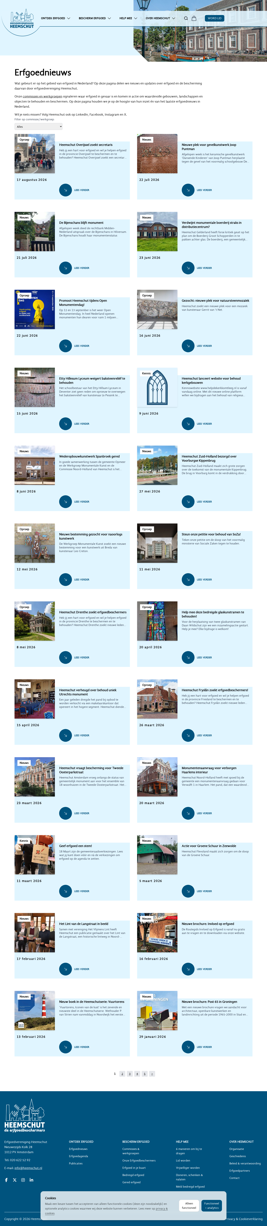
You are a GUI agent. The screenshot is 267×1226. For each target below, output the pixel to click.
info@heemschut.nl (28, 1168)
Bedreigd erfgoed (133, 1175)
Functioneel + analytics (211, 1206)
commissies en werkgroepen (42, 96)
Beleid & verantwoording (245, 1163)
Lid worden (183, 1160)
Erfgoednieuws (78, 1149)
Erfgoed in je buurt (134, 1167)
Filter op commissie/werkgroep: (35, 119)
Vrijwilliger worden (188, 1167)
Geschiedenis (237, 1156)
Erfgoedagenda (78, 1156)
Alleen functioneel (189, 1206)
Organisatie (236, 1149)
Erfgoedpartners (239, 1170)
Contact (234, 1178)
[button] (72, 170)
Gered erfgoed (131, 1182)
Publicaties (75, 1163)
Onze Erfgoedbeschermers (138, 1160)
